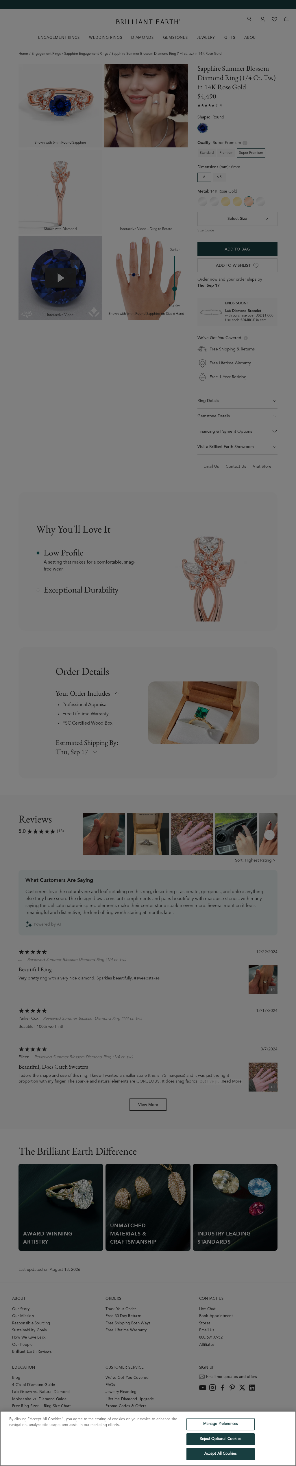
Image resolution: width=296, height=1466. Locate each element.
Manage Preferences (220, 1424)
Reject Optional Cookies (220, 1439)
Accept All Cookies (220, 1454)
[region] (148, 1438)
